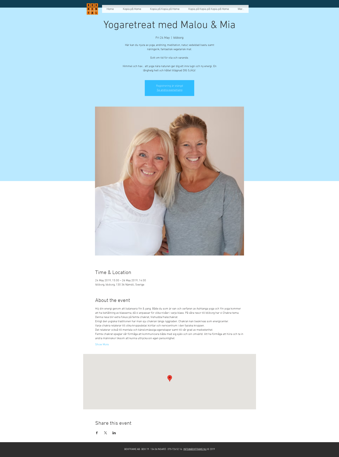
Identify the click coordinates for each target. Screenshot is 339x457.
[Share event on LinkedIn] (114, 432)
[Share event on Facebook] (97, 432)
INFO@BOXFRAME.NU (195, 449)
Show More (102, 344)
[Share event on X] (105, 432)
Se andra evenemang (169, 90)
